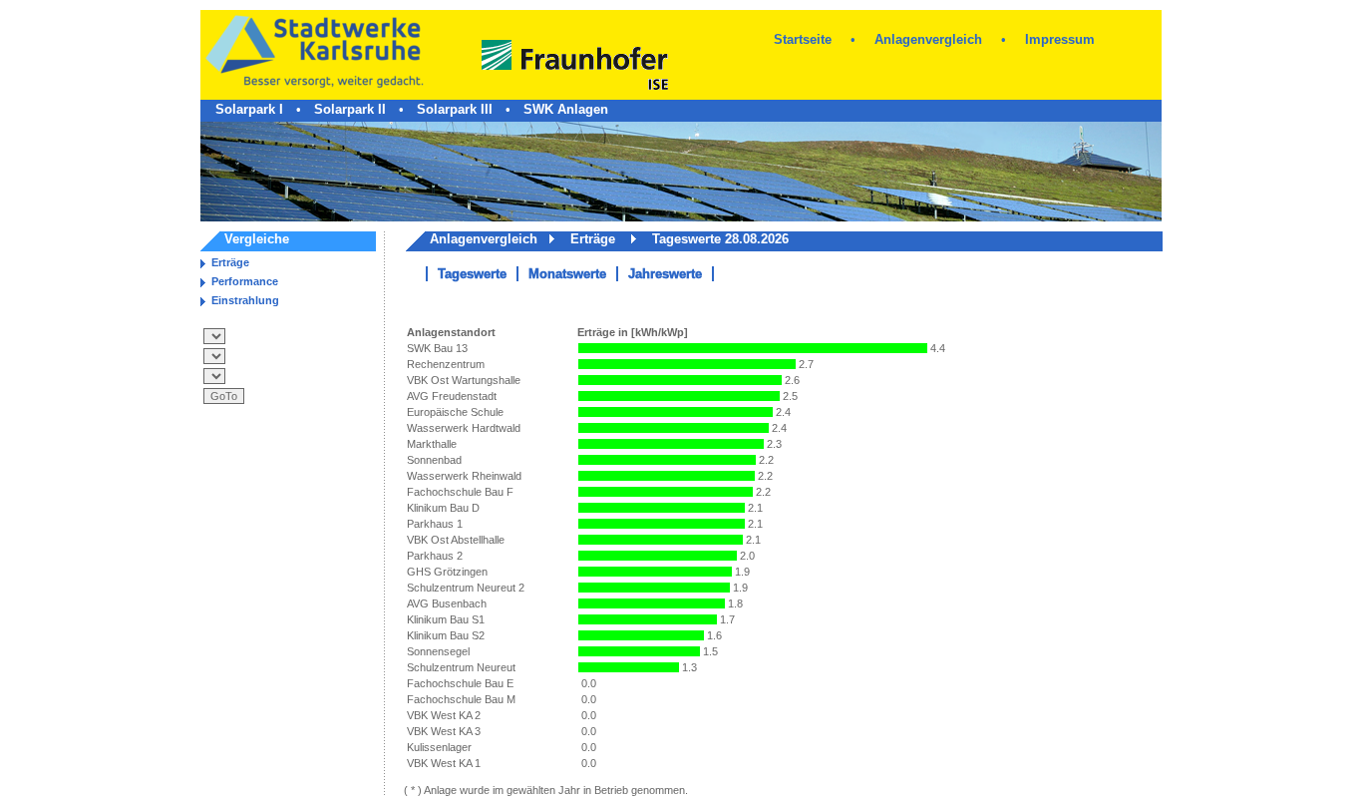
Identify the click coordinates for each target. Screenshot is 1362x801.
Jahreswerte (665, 273)
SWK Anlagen (565, 109)
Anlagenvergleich (928, 39)
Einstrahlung (245, 300)
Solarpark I (249, 109)
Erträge (230, 262)
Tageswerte (472, 273)
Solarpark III (455, 109)
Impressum (1060, 39)
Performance (244, 281)
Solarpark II (350, 109)
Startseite (803, 39)
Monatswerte (567, 273)
